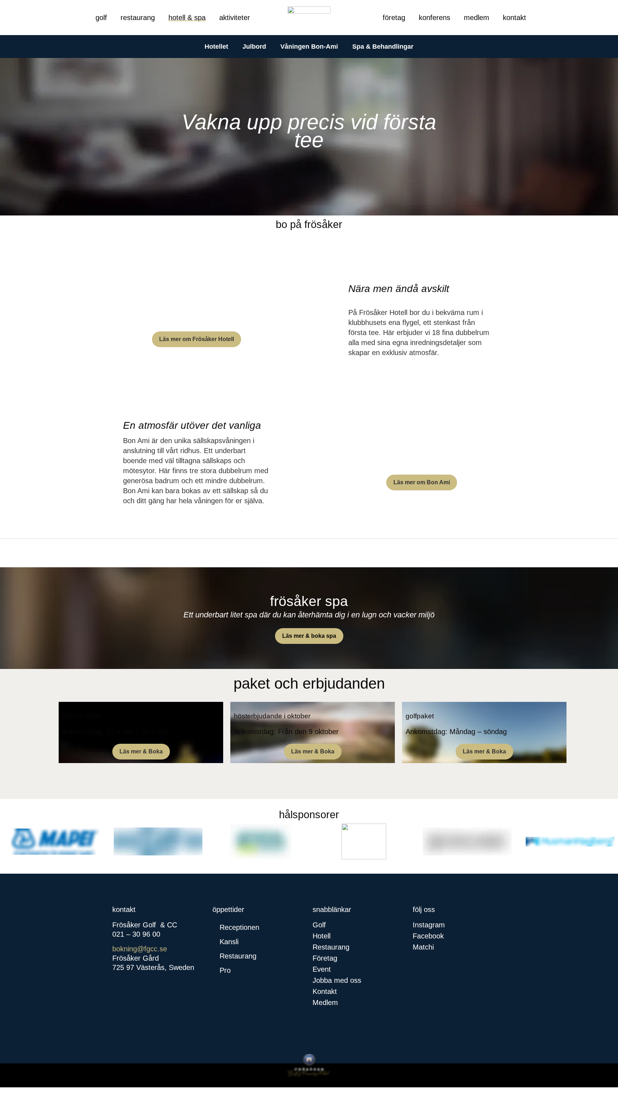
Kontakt (514, 17)
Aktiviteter (234, 17)
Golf (101, 17)
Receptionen (239, 927)
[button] (258, 927)
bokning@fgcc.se (139, 949)
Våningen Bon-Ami (309, 46)
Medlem (476, 17)
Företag (394, 17)
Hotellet (216, 46)
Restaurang (138, 17)
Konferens (434, 17)
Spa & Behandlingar (382, 46)
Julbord (254, 46)
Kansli (229, 942)
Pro (225, 970)
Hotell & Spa (187, 17)
